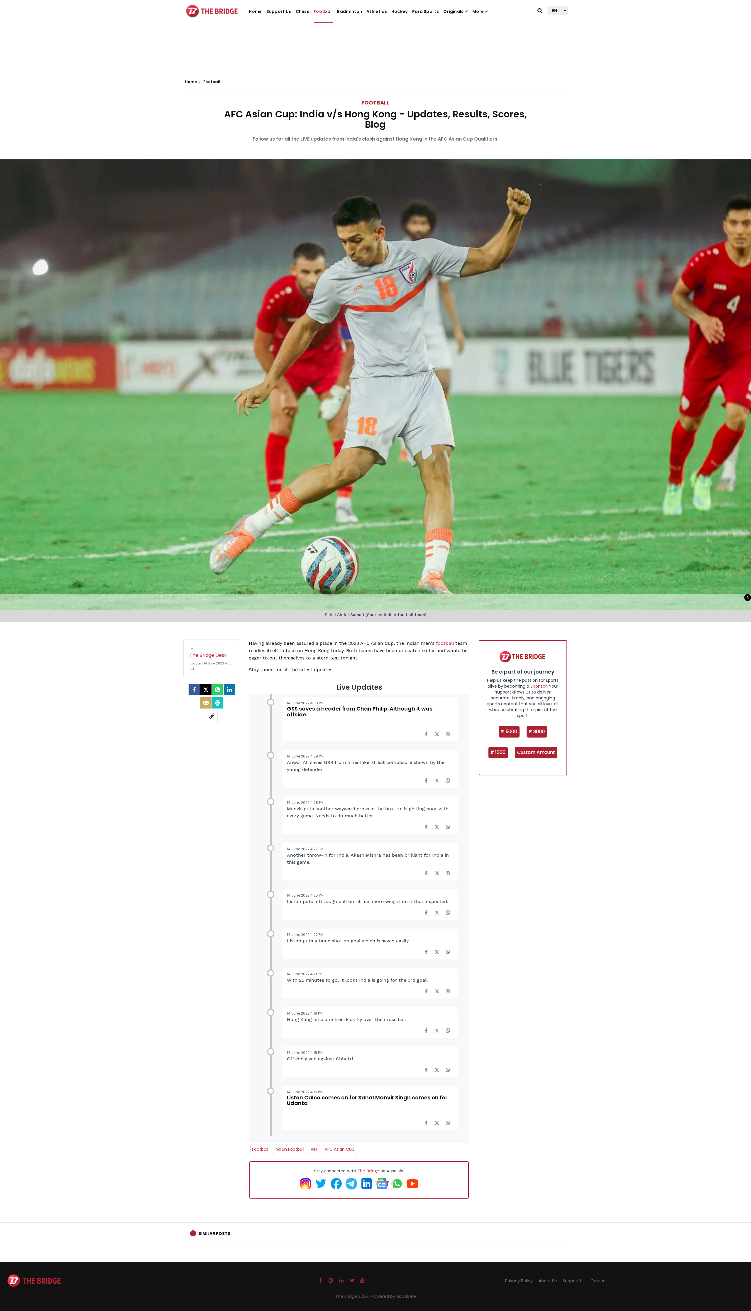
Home (255, 11)
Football (323, 11)
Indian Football (289, 1149)
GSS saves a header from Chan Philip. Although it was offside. (359, 711)
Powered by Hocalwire (393, 1296)
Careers (599, 1281)
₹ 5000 (509, 731)
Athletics (376, 11)
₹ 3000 (537, 731)
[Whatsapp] (218, 690)
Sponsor (538, 686)
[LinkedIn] (229, 690)
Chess (302, 11)
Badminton (349, 11)
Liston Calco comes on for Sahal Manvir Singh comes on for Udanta (367, 1100)
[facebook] (194, 690)
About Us (548, 1281)
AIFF (314, 1149)
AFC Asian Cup (339, 1149)
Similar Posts (214, 1233)
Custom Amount (536, 752)
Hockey (399, 11)
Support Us (278, 11)
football (445, 643)
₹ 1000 (498, 752)
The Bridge (368, 1170)
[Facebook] (426, 734)
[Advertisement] (375, 55)
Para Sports (425, 11)
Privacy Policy (519, 1281)
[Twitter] (206, 690)
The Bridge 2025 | (353, 1296)
